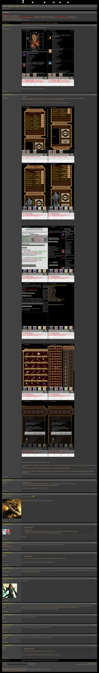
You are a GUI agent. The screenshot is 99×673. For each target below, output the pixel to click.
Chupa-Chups (6, 627)
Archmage (5, 580)
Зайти (29, 6)
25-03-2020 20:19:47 (7, 94)
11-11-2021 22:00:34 (7, 624)
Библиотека (10, 668)
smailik (5, 544)
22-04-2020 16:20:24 (7, 542)
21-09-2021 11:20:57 (7, 614)
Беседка (29, 23)
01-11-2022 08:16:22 (7, 645)
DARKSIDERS (6, 496)
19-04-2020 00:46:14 (7, 480)
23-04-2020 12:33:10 (7, 568)
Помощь (25, 668)
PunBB (94, 663)
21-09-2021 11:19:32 (7, 603)
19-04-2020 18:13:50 (7, 524)
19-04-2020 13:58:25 (7, 493)
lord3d (4, 647)
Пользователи (11, 6)
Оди (4, 605)
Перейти (5, 663)
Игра (18, 668)
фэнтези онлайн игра (14, 670)
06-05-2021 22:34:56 (7, 578)
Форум (21, 668)
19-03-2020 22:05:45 (7, 25)
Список (4, 6)
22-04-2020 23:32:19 (7, 552)
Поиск (17, 6)
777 (4, 27)
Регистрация (23, 6)
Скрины (15, 668)
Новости (5, 668)
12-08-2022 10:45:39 (7, 635)
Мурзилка (5, 637)
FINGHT (5, 526)
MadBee (5, 482)
